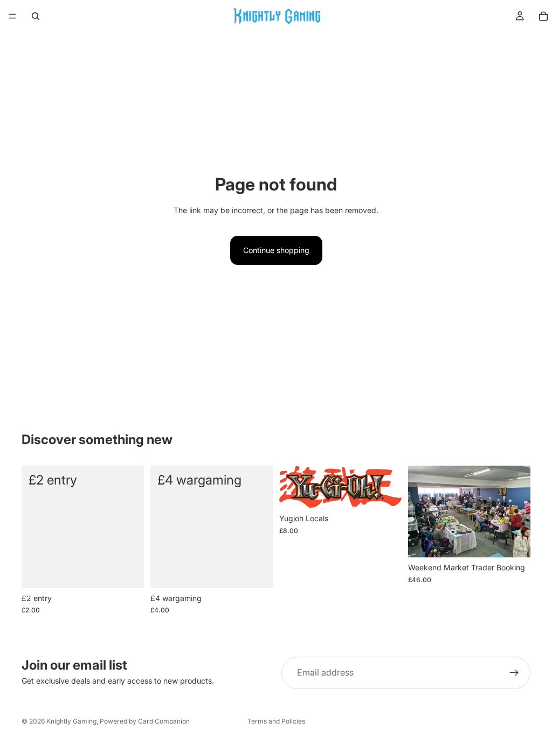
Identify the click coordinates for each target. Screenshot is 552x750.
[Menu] (12, 16)
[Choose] (513, 540)
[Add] (127, 571)
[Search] (35, 16)
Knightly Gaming (71, 721)
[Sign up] (514, 673)
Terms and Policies (276, 721)
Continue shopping (276, 250)
